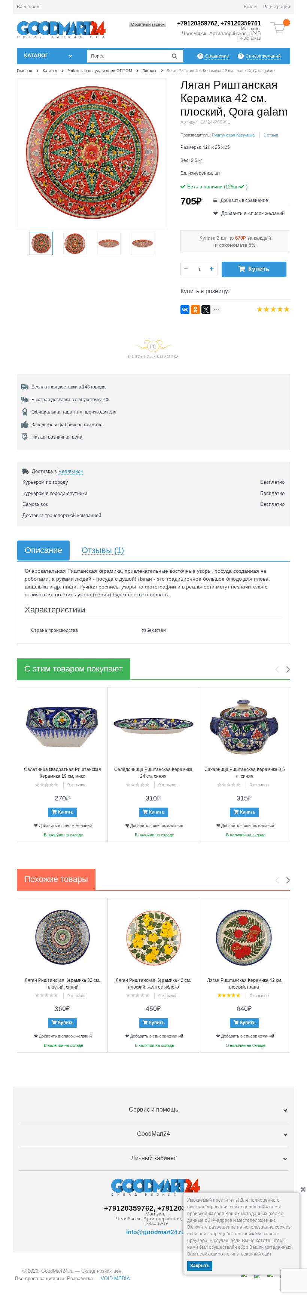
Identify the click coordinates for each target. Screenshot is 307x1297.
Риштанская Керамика (233, 135)
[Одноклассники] (195, 309)
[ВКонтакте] (184, 309)
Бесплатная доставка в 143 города (68, 387)
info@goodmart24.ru (155, 1232)
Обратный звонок (147, 24)
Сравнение (217, 56)
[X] (205, 309)
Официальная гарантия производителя (73, 412)
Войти (250, 6)
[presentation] (279, 669)
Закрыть (199, 1265)
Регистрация (276, 6)
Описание (43, 550)
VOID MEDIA (115, 1278)
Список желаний (263, 56)
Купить (259, 269)
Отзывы (103, 550)
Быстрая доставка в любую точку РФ (70, 399)
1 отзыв (271, 135)
